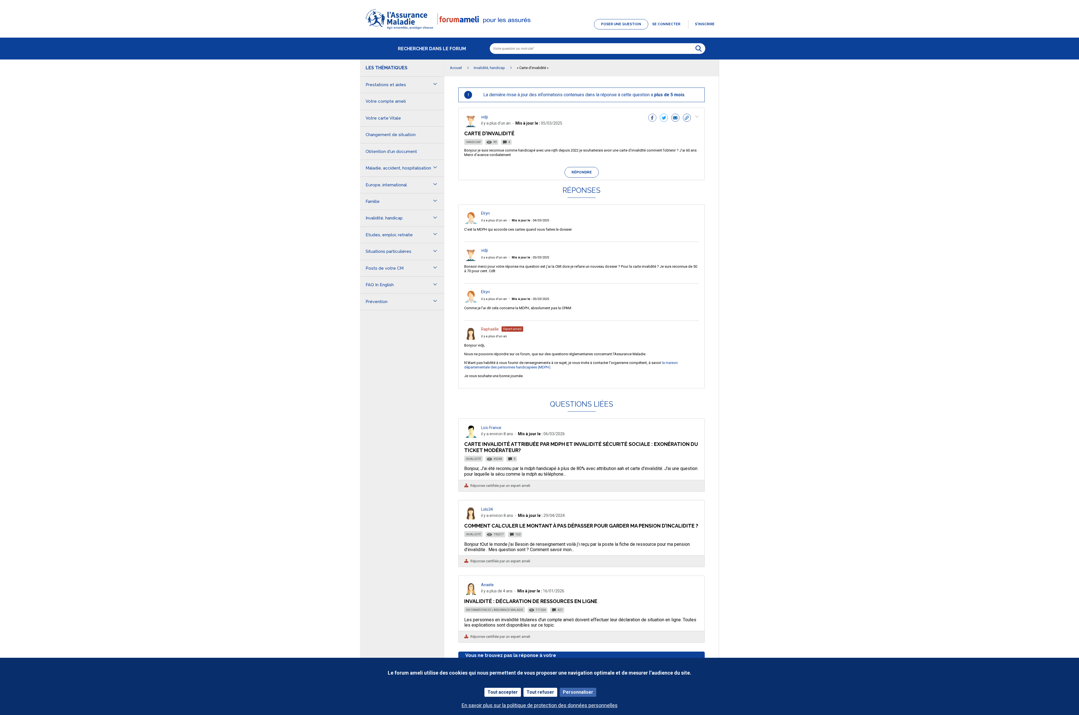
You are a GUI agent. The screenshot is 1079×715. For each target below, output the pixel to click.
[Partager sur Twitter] (664, 118)
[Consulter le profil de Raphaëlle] (471, 338)
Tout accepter (503, 692)
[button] (539, 29)
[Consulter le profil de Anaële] (471, 593)
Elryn (485, 213)
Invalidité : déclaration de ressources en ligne (530, 601)
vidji (484, 117)
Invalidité (473, 458)
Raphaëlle (490, 329)
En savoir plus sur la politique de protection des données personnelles (540, 705)
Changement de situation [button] (391, 134)
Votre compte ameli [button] (386, 101)
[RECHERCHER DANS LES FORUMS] (698, 48)
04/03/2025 (530, 220)
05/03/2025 (530, 257)
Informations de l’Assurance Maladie (494, 609)
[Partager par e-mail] (675, 118)
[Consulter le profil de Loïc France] (471, 436)
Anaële (487, 585)
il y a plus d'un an (494, 220)
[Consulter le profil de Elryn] (471, 222)
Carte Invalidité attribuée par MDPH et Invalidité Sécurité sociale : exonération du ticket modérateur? (581, 447)
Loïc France (491, 427)
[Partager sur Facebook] (652, 118)
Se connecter (666, 24)
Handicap (473, 142)
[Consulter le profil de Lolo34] (471, 518)
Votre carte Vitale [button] (383, 118)
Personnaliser (578, 692)
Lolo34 (487, 509)
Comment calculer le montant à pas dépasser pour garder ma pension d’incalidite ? (581, 526)
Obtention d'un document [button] (391, 151)
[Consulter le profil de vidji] (471, 125)
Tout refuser (540, 692)
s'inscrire (705, 24)
